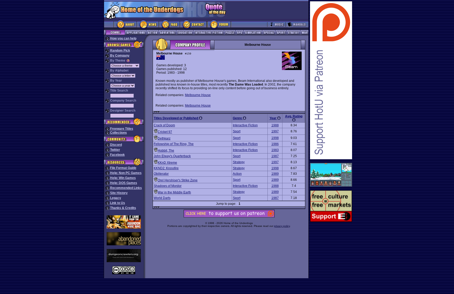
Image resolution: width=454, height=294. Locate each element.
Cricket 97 (165, 132)
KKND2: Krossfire (166, 168)
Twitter (115, 150)
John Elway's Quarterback (172, 156)
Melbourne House (198, 95)
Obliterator (161, 174)
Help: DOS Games (123, 183)
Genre (238, 118)
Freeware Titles (121, 129)
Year (273, 118)
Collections (118, 132)
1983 (275, 150)
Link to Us (117, 203)
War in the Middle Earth (174, 192)
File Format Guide (123, 168)
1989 (275, 174)
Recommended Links (126, 188)
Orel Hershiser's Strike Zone (178, 180)
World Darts (162, 198)
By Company (120, 55)
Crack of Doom (164, 125)
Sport (236, 131)
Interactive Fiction (245, 125)
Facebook (117, 155)
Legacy (115, 198)
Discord (116, 145)
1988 (275, 125)
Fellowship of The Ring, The (174, 144)
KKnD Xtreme (167, 163)
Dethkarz (164, 138)
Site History (119, 193)
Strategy (239, 162)
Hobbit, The (166, 150)
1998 (275, 138)
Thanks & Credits (123, 208)
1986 (275, 144)
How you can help (123, 38)
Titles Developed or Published (176, 118)
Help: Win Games (123, 178)
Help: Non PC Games (126, 173)
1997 (275, 131)
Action (237, 174)
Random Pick (120, 50)
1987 (275, 156)
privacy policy (282, 226)
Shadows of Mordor (168, 186)
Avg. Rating (293, 116)
